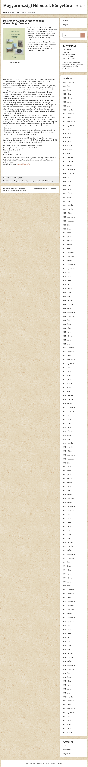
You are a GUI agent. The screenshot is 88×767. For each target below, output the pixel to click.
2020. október (67, 356)
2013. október (67, 598)
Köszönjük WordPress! (33, 763)
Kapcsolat (32, 12)
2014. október (67, 550)
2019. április (66, 427)
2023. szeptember (68, 217)
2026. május (66, 94)
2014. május (66, 570)
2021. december (68, 300)
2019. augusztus (68, 411)
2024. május (66, 185)
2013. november (68, 594)
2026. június (66, 90)
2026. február (67, 102)
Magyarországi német (20, 181)
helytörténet (8, 181)
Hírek (64, 746)
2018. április (66, 475)
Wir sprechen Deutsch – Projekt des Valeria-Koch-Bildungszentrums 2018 (14, 189)
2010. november (68, 701)
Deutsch (65, 21)
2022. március (67, 288)
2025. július (66, 130)
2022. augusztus (68, 269)
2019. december (68, 395)
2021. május (66, 328)
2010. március (67, 733)
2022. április (66, 284)
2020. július (66, 368)
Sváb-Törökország (47, 181)
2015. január (66, 538)
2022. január (66, 296)
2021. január (66, 344)
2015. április (66, 526)
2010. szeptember (68, 709)
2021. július (66, 320)
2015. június (66, 518)
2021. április (66, 332)
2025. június (66, 134)
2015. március (67, 530)
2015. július (66, 514)
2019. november (68, 399)
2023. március (67, 241)
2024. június (66, 181)
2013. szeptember (68, 602)
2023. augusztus (68, 221)
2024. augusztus (68, 173)
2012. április (66, 637)
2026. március (67, 98)
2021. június (66, 324)
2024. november (68, 161)
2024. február (67, 197)
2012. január (66, 649)
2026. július (66, 86)
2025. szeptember (68, 122)
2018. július (66, 463)
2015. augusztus (68, 510)
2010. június (66, 721)
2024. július (66, 177)
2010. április (66, 729)
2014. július (66, 562)
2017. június (66, 487)
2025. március (67, 146)
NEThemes (58, 763)
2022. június (66, 276)
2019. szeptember (68, 407)
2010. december (68, 697)
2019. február (67, 435)
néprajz (30, 181)
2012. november (68, 610)
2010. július (66, 717)
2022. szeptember (68, 265)
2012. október (67, 614)
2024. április (66, 189)
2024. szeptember (68, 169)
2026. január (66, 106)
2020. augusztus (68, 364)
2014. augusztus (68, 558)
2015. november (68, 499)
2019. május (66, 423)
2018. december (68, 443)
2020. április (66, 380)
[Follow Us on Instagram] (84, 6)
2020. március (67, 384)
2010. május (66, 725)
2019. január (66, 439)
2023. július (66, 225)
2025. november (68, 114)
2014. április (66, 574)
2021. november (68, 304)
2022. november (68, 257)
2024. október (67, 165)
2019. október (67, 403)
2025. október (67, 118)
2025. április (66, 142)
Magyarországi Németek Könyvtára (37, 5)
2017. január (66, 491)
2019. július (66, 415)
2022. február (67, 292)
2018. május (66, 471)
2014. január (66, 586)
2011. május (66, 681)
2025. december (68, 110)
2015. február (67, 534)
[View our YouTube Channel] (80, 6)
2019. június (66, 419)
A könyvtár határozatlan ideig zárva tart (44, 189)
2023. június (66, 229)
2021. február (67, 340)
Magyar (65, 25)
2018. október (67, 451)
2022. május (66, 280)
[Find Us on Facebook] (74, 6)
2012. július (66, 625)
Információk (66, 750)
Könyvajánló (19, 177)
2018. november (68, 447)
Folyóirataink (21, 12)
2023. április (66, 237)
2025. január (66, 153)
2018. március (67, 479)
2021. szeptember (68, 312)
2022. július (66, 272)
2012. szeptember (68, 618)
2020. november (68, 352)
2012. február (67, 645)
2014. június (66, 566)
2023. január (66, 249)
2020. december (68, 348)
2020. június (66, 372)
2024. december (68, 157)
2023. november (68, 209)
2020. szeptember (68, 360)
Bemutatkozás (8, 12)
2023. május (66, 233)
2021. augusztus (68, 316)
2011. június (66, 677)
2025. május (66, 138)
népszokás (37, 181)
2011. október (67, 661)
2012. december (68, 606)
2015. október (67, 503)
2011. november (68, 657)
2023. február (67, 245)
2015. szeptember (68, 506)
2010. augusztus (68, 713)
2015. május (66, 522)
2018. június (66, 467)
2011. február (67, 689)
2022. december (68, 253)
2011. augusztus (68, 669)
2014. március (67, 578)
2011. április (66, 685)
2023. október (67, 213)
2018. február (67, 483)
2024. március (67, 193)
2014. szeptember (68, 554)
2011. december (68, 653)
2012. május (66, 633)
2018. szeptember (68, 455)
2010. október (67, 705)
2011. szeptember (68, 665)
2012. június (66, 629)
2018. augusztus (68, 459)
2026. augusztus (68, 82)
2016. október (67, 495)
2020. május (66, 376)
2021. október (67, 308)
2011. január (66, 693)
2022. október (67, 261)
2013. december (68, 590)
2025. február (67, 150)
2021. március (67, 336)
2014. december (68, 542)
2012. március (67, 641)
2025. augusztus (68, 126)
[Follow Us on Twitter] (77, 6)
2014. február (67, 582)
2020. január (66, 391)
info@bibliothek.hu (23, 164)
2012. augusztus (68, 621)
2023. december (68, 205)
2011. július (66, 673)
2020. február (67, 387)
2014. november (68, 546)
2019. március (67, 431)
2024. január (66, 201)
